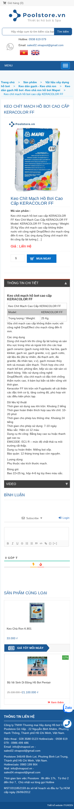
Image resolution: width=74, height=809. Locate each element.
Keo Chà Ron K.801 (19, 628)
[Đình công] (22, 543)
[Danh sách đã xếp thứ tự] (26, 543)
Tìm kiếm (63, 31)
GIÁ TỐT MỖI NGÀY (30, 647)
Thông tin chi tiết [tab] (22, 283)
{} (50, 543)
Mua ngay (43, 258)
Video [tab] (11, 484)
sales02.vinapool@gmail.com (45, 45)
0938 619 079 (37, 39)
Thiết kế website (55, 805)
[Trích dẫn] (36, 543)
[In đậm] (7, 543)
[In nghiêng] (12, 543)
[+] (55, 543)
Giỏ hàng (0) (15, 3)
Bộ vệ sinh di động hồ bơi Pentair (29, 682)
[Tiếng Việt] (24, 52)
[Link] (45, 543)
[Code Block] (40, 543)
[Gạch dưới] (17, 543)
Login (65, 517)
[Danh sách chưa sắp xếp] (31, 543)
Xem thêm (57, 702)
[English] (35, 52)
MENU (9, 65)
